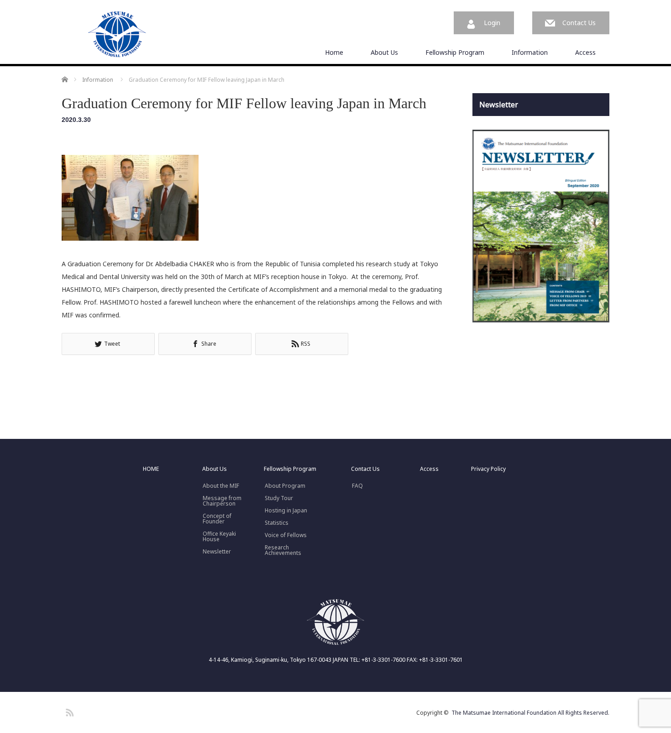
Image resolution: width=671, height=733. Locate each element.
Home (334, 52)
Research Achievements (283, 550)
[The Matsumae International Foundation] (117, 34)
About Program (285, 486)
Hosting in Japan (286, 510)
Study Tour (279, 498)
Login (492, 22)
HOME (151, 469)
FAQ (357, 486)
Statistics (276, 523)
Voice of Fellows (286, 535)
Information (530, 52)
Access (585, 52)
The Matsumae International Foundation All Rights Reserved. (530, 713)
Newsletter (217, 551)
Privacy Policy (488, 469)
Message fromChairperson (222, 501)
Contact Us (579, 22)
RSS (68, 711)
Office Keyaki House (219, 536)
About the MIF (221, 486)
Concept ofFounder (217, 518)
